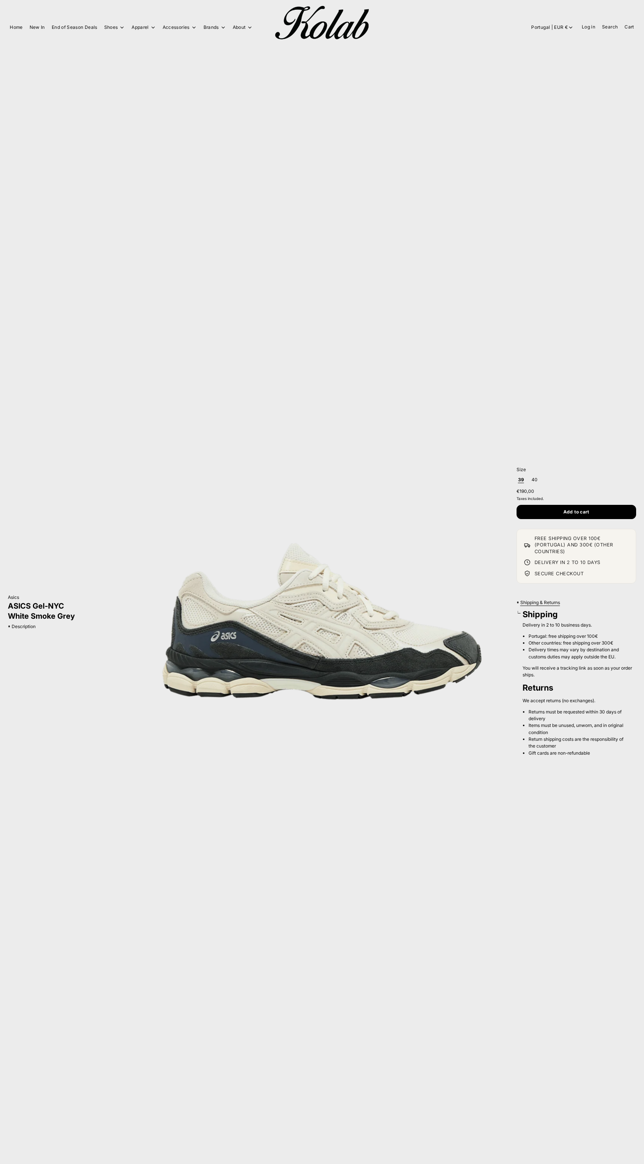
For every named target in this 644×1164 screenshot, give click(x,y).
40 (535, 479)
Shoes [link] (111, 27)
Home (16, 27)
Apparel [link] (140, 27)
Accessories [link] (176, 27)
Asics (13, 597)
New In (37, 27)
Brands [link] (211, 27)
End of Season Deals (74, 27)
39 (521, 479)
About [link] (239, 27)
